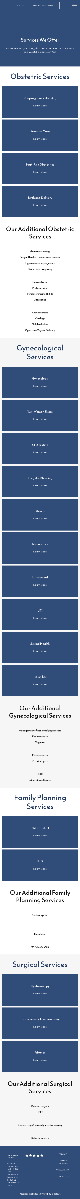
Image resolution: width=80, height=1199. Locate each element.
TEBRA (56, 1193)
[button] (74, 6)
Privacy (63, 1154)
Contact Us (62, 1176)
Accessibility (62, 1170)
